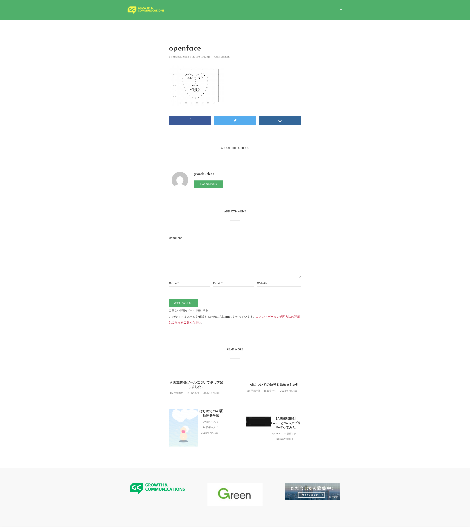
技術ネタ (211, 427)
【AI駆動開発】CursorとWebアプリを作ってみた (286, 423)
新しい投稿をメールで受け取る (190, 310)
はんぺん (211, 421)
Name (174, 283)
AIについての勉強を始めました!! (274, 385)
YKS (277, 433)
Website (262, 283)
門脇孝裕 (178, 393)
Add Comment (222, 56)
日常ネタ (194, 393)
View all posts (208, 184)
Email (218, 283)
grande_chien (181, 56)
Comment (175, 238)
